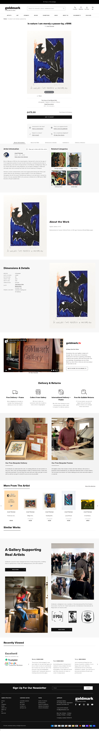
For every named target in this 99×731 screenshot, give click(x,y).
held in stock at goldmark (60, 128)
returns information (43, 707)
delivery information (43, 706)
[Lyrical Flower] (69, 500)
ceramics (3, 704)
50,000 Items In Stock (49, 1)
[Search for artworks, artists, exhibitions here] (63, 8)
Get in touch (35, 135)
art (2, 702)
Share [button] (40, 96)
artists (3, 700)
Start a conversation (37, 128)
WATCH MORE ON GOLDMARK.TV (77, 368)
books (3, 706)
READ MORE (15, 569)
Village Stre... (30, 515)
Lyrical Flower (68, 515)
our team (22, 704)
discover (3, 713)
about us (3, 709)
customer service (24, 700)
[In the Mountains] (88, 504)
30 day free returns (59, 135)
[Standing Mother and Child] (49, 501)
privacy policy (42, 702)
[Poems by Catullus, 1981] (11, 500)
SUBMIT (88, 688)
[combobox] (46, 8)
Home (5, 18)
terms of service (42, 700)
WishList (81, 9)
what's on (3, 707)
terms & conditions (43, 704)
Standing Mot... (49, 515)
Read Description (49, 104)
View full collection (90, 486)
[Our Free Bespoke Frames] (73, 439)
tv (1, 711)
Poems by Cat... (11, 515)
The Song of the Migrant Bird (49, 100)
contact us (23, 706)
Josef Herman (50, 26)
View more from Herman (21, 157)
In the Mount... (87, 515)
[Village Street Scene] (30, 504)
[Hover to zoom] (49, 62)
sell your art (23, 707)
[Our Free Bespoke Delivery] (26, 439)
